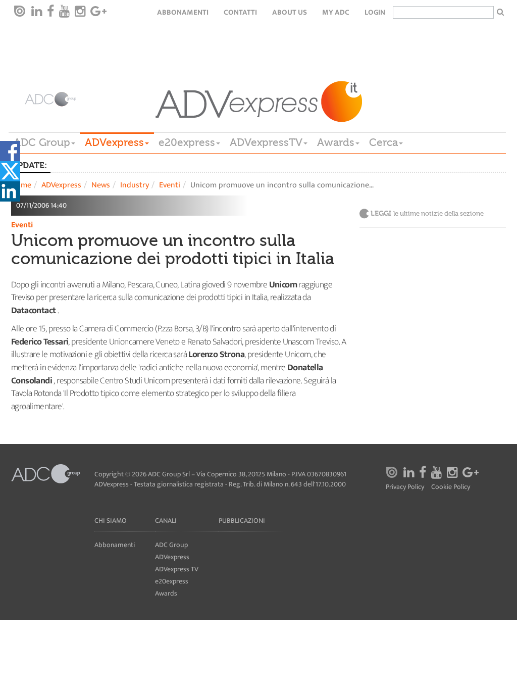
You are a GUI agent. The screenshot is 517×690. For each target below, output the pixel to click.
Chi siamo (110, 520)
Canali (166, 520)
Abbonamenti (183, 12)
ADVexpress (114, 142)
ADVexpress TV (176, 569)
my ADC (335, 12)
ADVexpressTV (266, 142)
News (100, 185)
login (375, 12)
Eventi (169, 185)
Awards (335, 142)
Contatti (240, 12)
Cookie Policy (450, 487)
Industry (134, 185)
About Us (289, 12)
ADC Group (42, 142)
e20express (187, 142)
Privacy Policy (405, 487)
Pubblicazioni (242, 520)
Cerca (383, 142)
